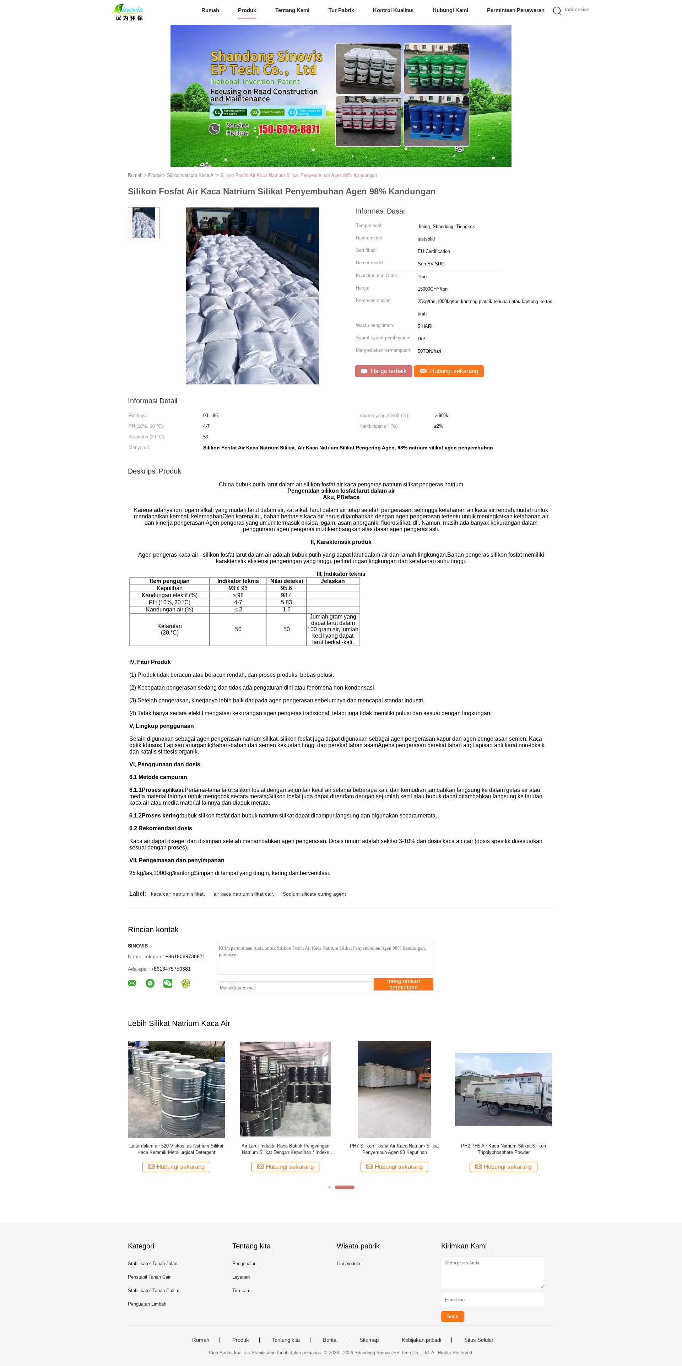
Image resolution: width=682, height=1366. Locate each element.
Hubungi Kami (450, 10)
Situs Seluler (478, 1340)
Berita (329, 1340)
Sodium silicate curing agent (314, 894)
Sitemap (369, 1340)
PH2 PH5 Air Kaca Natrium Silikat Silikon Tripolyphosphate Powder (503, 1149)
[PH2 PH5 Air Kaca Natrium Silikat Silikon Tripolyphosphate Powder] (503, 1089)
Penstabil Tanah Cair (149, 1277)
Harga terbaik (388, 371)
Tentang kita (286, 1340)
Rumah (210, 10)
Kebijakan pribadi (421, 1340)
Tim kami (241, 1290)
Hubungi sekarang (453, 371)
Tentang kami (292, 10)
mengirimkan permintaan (403, 984)
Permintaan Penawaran (516, 10)
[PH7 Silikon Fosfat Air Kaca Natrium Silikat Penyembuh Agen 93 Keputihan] (394, 1089)
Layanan (241, 1277)
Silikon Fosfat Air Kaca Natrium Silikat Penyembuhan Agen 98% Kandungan (298, 175)
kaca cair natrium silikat (177, 894)
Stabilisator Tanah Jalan (152, 1263)
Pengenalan (244, 1263)
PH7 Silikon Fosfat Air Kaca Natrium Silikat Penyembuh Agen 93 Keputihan (394, 1149)
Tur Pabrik (341, 10)
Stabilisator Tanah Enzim (153, 1290)
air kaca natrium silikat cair (243, 894)
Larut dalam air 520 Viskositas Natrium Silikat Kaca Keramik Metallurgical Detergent (176, 1149)
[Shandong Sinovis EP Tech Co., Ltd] (127, 12)
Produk (247, 10)
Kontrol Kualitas (393, 10)
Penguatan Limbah (147, 1304)
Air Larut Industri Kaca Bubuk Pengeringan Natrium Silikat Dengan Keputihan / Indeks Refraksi (285, 1149)
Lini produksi (350, 1263)
